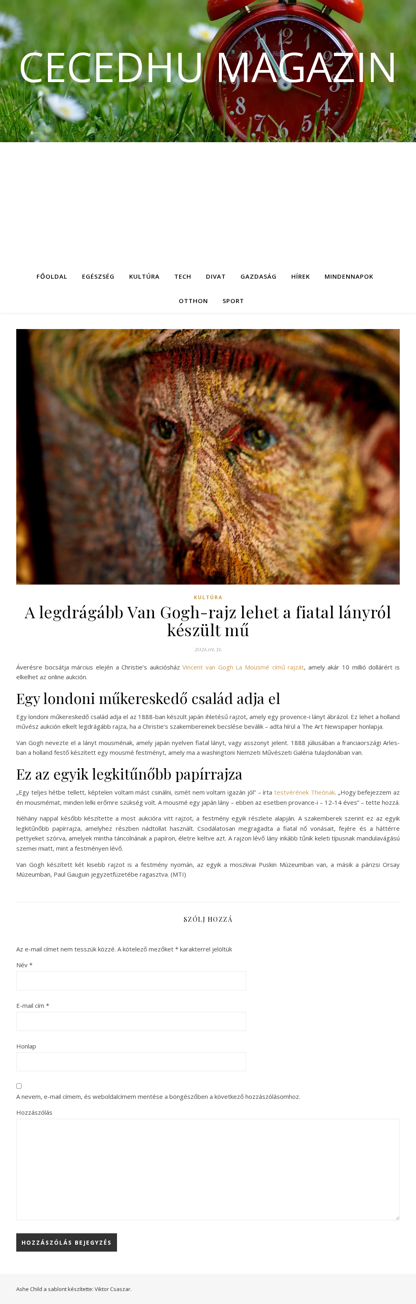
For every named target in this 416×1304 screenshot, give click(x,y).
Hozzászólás (34, 1112)
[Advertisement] (208, 203)
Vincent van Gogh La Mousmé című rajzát (243, 667)
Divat (216, 276)
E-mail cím (32, 1005)
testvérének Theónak (304, 792)
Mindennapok (349, 276)
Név (24, 965)
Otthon (193, 301)
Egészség (98, 276)
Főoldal (52, 276)
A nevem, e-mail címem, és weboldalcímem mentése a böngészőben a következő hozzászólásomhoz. (158, 1096)
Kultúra (144, 276)
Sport (233, 301)
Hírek (300, 276)
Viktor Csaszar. (113, 1289)
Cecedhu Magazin (208, 66)
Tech (182, 276)
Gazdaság (258, 276)
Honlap (26, 1046)
